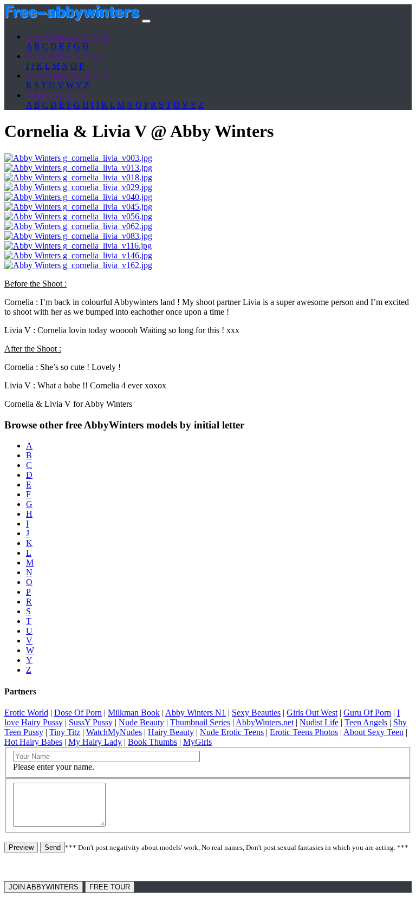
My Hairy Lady (95, 741)
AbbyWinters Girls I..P (65, 56)
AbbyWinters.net (265, 722)
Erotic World (26, 712)
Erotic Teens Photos (304, 732)
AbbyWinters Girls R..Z (67, 75)
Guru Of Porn (367, 712)
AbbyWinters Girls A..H (67, 36)
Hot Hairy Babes (33, 741)
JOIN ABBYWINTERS (44, 887)
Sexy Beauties (256, 712)
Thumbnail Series (200, 722)
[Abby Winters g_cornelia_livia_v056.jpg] (78, 216)
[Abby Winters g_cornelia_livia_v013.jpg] (78, 167)
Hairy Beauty (171, 732)
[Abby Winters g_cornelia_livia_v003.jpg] (78, 157)
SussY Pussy (91, 722)
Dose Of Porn (78, 712)
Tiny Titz (64, 732)
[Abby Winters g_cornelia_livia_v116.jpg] (78, 245)
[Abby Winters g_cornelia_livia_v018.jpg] (78, 177)
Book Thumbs (152, 741)
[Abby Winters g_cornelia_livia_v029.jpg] (78, 187)
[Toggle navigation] (146, 21)
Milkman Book (134, 712)
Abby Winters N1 (195, 712)
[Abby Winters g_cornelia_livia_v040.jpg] (78, 197)
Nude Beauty (141, 722)
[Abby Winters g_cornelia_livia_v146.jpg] (78, 255)
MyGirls (197, 741)
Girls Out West (312, 712)
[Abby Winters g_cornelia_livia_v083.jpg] (78, 235)
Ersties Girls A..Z (56, 95)
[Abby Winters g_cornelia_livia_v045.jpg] (78, 206)
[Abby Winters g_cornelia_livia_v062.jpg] (78, 226)
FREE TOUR (109, 887)
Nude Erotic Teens (232, 732)
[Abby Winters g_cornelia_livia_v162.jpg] (78, 265)
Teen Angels (365, 722)
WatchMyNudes (114, 732)
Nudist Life (319, 722)
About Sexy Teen (373, 732)
